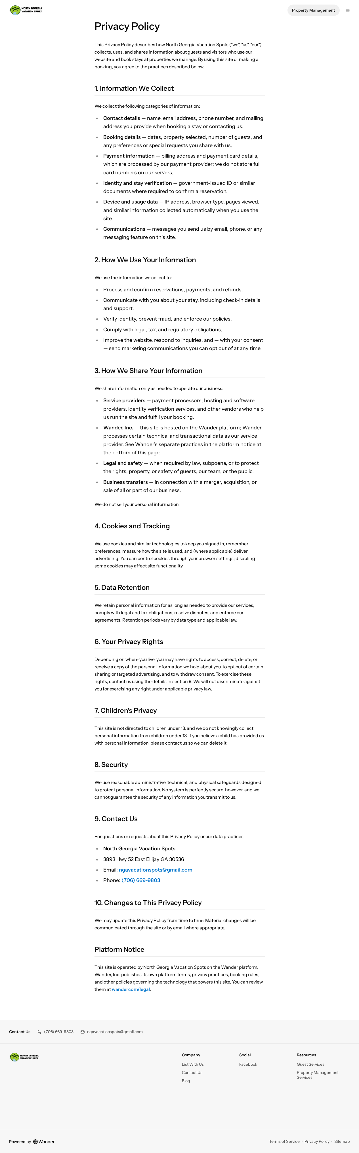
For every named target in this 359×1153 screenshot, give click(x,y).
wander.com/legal (131, 989)
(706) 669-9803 (140, 880)
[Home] (24, 1057)
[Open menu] (347, 10)
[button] (55, 1031)
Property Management (313, 10)
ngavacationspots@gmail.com (155, 870)
